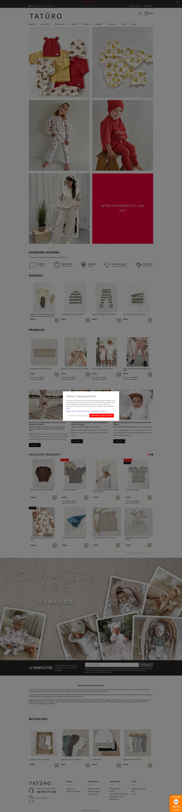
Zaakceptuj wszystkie (102, 415)
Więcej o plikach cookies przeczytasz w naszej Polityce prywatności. (87, 411)
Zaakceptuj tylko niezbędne (78, 415)
